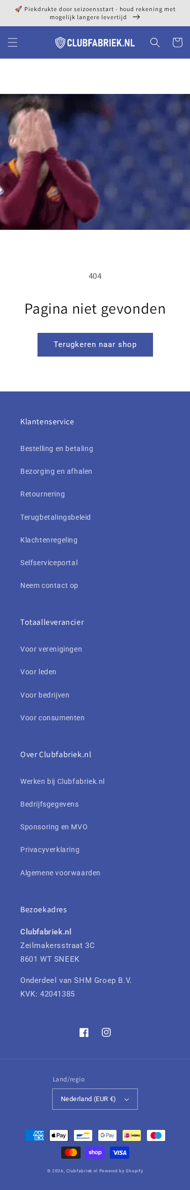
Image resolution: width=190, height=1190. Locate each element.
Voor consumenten (52, 718)
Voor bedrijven (44, 695)
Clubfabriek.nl (82, 1170)
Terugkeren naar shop (95, 344)
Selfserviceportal (49, 563)
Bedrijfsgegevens (49, 804)
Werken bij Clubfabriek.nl (62, 781)
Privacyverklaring (50, 850)
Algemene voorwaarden (60, 873)
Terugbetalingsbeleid (55, 517)
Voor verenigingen (51, 649)
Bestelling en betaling (56, 448)
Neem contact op (49, 585)
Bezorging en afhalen (56, 471)
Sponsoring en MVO (54, 827)
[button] (13, 42)
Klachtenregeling (49, 540)
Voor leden (38, 672)
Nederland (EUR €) (89, 1099)
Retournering (42, 494)
